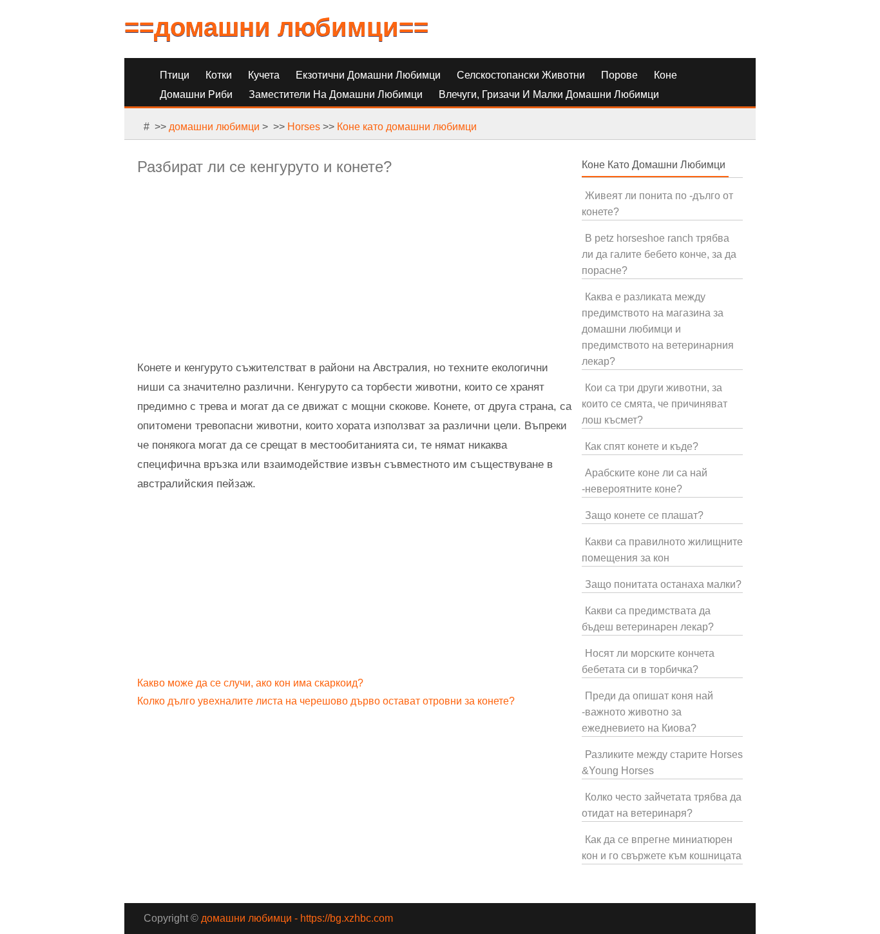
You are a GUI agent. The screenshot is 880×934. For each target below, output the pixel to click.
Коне (665, 75)
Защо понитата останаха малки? (663, 584)
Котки (219, 75)
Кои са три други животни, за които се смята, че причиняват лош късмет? (654, 403)
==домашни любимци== (276, 27)
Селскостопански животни (521, 75)
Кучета (264, 75)
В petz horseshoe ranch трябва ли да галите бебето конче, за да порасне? (659, 254)
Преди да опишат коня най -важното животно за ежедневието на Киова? (647, 712)
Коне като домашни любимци (407, 126)
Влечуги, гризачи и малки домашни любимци (549, 94)
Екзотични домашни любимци (368, 75)
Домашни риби (196, 94)
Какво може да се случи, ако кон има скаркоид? (251, 682)
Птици (174, 75)
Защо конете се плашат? (644, 515)
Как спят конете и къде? (641, 446)
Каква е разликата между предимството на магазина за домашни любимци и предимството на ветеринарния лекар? (658, 329)
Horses (303, 126)
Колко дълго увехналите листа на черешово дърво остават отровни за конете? (327, 701)
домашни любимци (214, 126)
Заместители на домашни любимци (336, 94)
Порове (619, 75)
